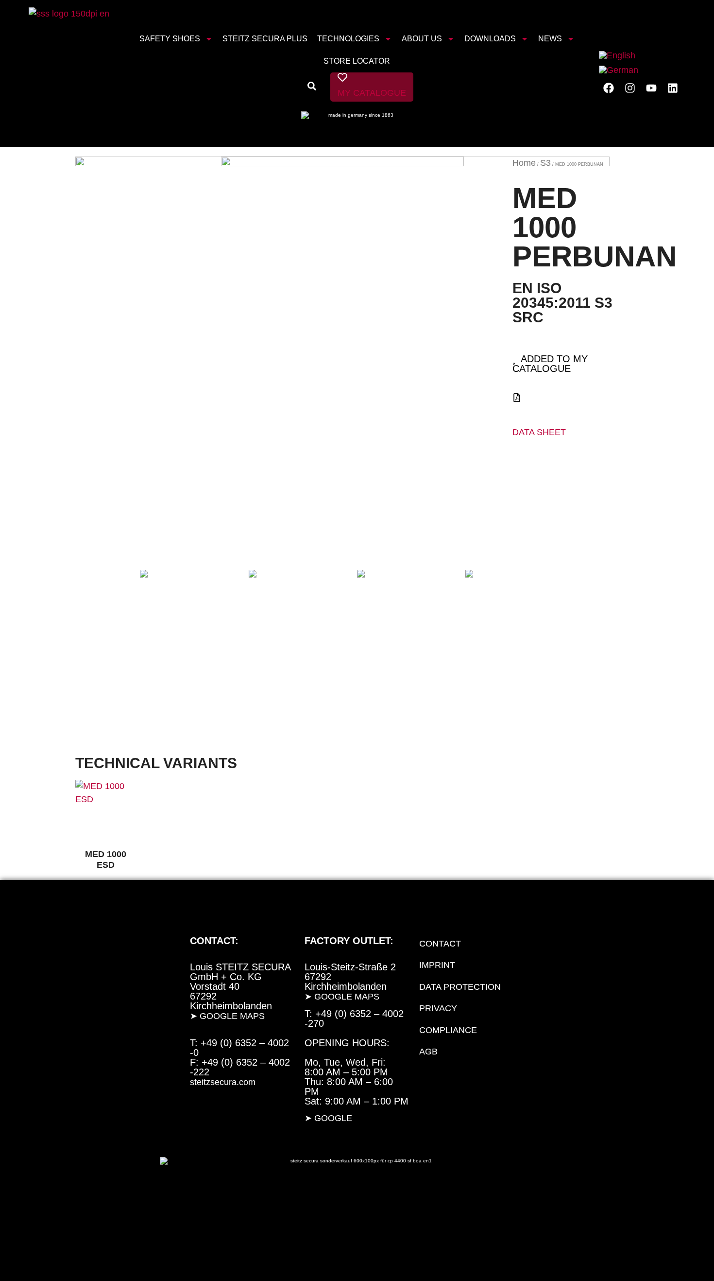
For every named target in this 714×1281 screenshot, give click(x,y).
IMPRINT (437, 965)
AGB (428, 1051)
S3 (545, 163)
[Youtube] (651, 88)
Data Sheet (539, 432)
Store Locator (356, 61)
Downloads (490, 39)
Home (524, 163)
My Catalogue (372, 93)
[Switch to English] (617, 55)
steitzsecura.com (222, 1082)
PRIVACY (438, 1008)
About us (422, 39)
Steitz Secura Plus (264, 39)
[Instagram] (630, 88)
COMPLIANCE (448, 1030)
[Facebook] (608, 88)
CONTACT (440, 943)
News (550, 39)
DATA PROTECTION (460, 987)
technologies (348, 39)
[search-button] (311, 87)
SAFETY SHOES (169, 39)
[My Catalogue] (342, 77)
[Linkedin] (672, 88)
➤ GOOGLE (328, 1118)
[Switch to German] (618, 70)
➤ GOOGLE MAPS (227, 1016)
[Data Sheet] (516, 397)
